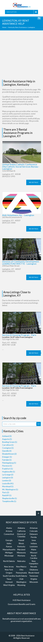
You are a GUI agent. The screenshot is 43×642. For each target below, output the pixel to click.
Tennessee (33, 576)
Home (4, 27)
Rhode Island (33, 573)
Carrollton (8, 445)
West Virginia (9, 585)
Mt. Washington (10, 489)
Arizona (9, 531)
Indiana (34, 543)
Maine (33, 549)
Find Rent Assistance (39, 18)
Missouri (33, 552)
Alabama (21, 528)
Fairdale (7, 460)
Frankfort (7, 469)
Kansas (9, 546)
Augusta (7, 439)
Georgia (9, 540)
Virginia (33, 579)
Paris (5, 492)
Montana (21, 556)
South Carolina (9, 576)
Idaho (9, 543)
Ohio (21, 570)
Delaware (34, 534)
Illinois (21, 543)
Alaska (9, 528)
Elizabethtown (9, 454)
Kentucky (21, 546)
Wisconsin (33, 582)
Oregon (9, 573)
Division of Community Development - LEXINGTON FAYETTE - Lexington (21, 262)
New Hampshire (33, 562)
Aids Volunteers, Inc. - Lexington (18, 215)
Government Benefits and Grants (21, 604)
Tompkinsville (9, 501)
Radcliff (6, 495)
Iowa (34, 540)
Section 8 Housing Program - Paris (19, 335)
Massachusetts (9, 549)
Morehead (7, 486)
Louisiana (33, 546)
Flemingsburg (9, 463)
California (21, 531)
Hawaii (21, 540)
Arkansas (34, 528)
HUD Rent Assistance (21, 600)
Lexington (7, 477)
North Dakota (9, 561)
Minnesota (21, 552)
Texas (9, 579)
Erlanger (7, 457)
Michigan (9, 552)
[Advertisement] (21, 55)
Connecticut (9, 534)
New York (9, 570)
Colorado (34, 531)
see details (33, 182)
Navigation (12, 12)
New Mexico (21, 566)
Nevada (33, 566)
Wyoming (21, 585)
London (6, 480)
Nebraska (21, 561)
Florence (7, 466)
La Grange (7, 474)
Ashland (7, 436)
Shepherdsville (9, 498)
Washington (21, 582)
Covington (8, 448)
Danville (6, 451)
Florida (34, 537)
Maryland (21, 549)
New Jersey (9, 566)
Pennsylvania (21, 573)
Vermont (9, 582)
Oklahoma (33, 570)
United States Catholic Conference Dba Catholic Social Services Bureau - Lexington (20, 166)
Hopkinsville (8, 472)
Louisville (8, 483)
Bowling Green (9, 442)
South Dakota (21, 576)
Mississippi (9, 556)
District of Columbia (21, 535)
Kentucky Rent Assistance (17, 27)
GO (38, 424)
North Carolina (33, 557)
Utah (21, 579)
